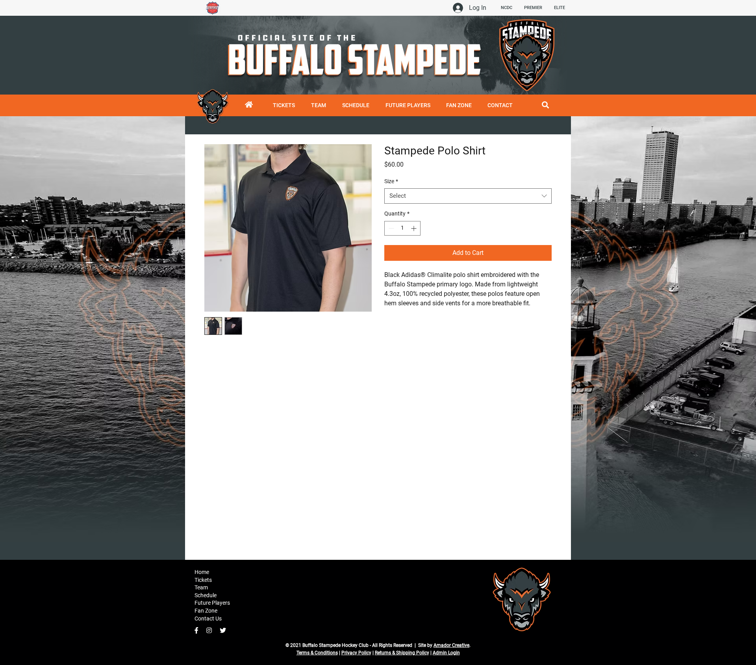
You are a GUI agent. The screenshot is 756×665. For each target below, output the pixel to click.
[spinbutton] (402, 228)
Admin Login (446, 653)
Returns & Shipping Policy (402, 653)
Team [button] (201, 587)
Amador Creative (451, 645)
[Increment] (414, 228)
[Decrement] (390, 228)
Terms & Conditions (317, 653)
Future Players (212, 603)
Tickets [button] (203, 580)
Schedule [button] (206, 595)
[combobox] (468, 196)
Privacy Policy (356, 653)
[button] (355, 105)
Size (391, 181)
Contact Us (208, 618)
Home (202, 572)
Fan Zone (206, 610)
